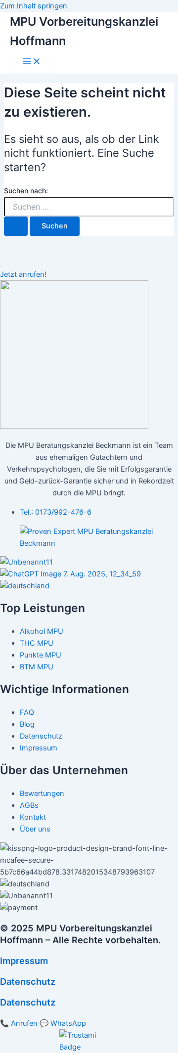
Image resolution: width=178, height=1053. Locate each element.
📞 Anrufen (19, 1023)
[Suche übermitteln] (16, 226)
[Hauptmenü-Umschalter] (31, 62)
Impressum (24, 960)
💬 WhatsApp (63, 1023)
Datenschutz (27, 981)
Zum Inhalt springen (33, 5)
